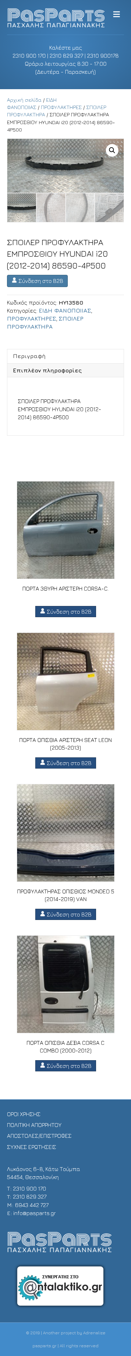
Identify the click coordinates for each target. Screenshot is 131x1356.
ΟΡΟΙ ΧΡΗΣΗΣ (24, 1114)
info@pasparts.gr (34, 1213)
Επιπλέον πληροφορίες (47, 370)
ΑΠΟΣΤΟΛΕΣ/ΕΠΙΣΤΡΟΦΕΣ (39, 1136)
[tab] (65, 356)
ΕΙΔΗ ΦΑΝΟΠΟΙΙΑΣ (65, 310)
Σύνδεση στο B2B (40, 281)
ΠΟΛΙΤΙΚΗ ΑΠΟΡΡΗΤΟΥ (34, 1125)
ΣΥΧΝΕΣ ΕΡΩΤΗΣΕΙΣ (31, 1147)
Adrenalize (94, 1332)
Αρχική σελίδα (24, 100)
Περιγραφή (29, 356)
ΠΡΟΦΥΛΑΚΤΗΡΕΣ (61, 107)
